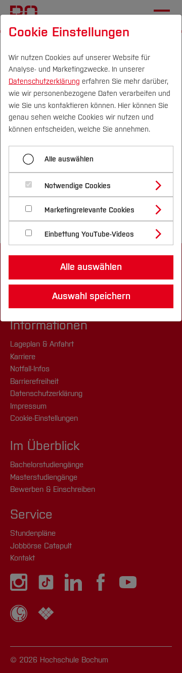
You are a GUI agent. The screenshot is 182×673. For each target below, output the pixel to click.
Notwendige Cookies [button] (77, 186)
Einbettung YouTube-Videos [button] (89, 234)
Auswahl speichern (91, 296)
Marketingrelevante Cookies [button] (89, 210)
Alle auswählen (69, 159)
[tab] (95, 185)
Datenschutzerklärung (44, 81)
